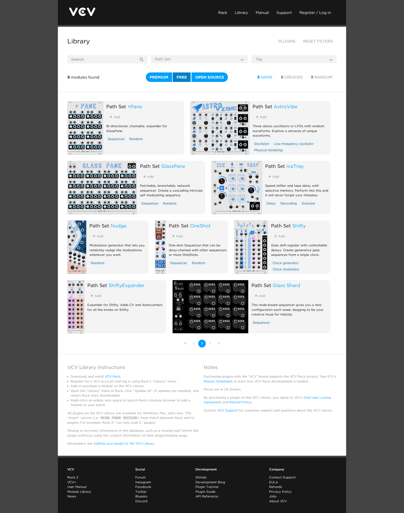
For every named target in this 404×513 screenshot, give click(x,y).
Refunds (275, 487)
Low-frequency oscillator (294, 144)
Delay (271, 203)
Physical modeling (268, 150)
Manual (262, 12)
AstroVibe (286, 106)
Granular (308, 203)
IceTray (295, 166)
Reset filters (318, 41)
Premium (159, 77)
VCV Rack (113, 376)
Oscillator (261, 144)
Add (116, 117)
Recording (288, 203)
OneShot (200, 225)
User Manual (76, 487)
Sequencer (116, 139)
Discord (141, 501)
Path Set (116, 106)
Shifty (299, 225)
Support (284, 12)
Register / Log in (315, 12)
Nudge (118, 225)
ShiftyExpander (127, 285)
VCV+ (71, 482)
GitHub (200, 477)
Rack (222, 12)
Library (241, 12)
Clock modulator (286, 269)
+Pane (135, 106)
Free (182, 77)
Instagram (143, 482)
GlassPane (173, 166)
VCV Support (227, 410)
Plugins (287, 41)
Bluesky (141, 496)
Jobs (272, 496)
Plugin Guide (205, 492)
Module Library (79, 492)
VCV (70, 469)
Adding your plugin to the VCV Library (123, 443)
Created (293, 77)
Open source (209, 77)
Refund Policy (240, 402)
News (71, 496)
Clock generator (285, 263)
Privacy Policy (280, 492)
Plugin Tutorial (206, 487)
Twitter (141, 492)
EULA (273, 482)
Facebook (143, 487)
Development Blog (210, 482)
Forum (140, 477)
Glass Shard (286, 285)
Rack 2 (72, 477)
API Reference (206, 496)
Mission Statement (218, 381)
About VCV (278, 501)
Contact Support (282, 477)
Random (322, 77)
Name (266, 77)
